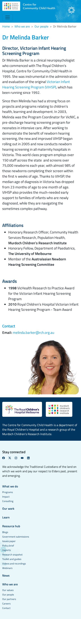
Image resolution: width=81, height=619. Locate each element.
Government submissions (15, 536)
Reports (6, 550)
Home (6, 26)
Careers (6, 603)
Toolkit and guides (11, 559)
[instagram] (17, 458)
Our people (41, 26)
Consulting (7, 501)
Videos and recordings (14, 563)
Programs (7, 492)
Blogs (5, 532)
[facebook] (5, 458)
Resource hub (11, 526)
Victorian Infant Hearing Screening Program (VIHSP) (36, 84)
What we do (10, 486)
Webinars (7, 568)
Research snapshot (12, 554)
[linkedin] (30, 458)
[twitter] (11, 458)
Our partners (9, 599)
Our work (8, 508)
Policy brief (8, 545)
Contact (6, 608)
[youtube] (23, 458)
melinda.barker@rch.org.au (33, 332)
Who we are (22, 26)
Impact (6, 496)
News (6, 575)
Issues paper (9, 541)
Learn (6, 517)
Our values (8, 590)
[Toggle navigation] (7, 17)
